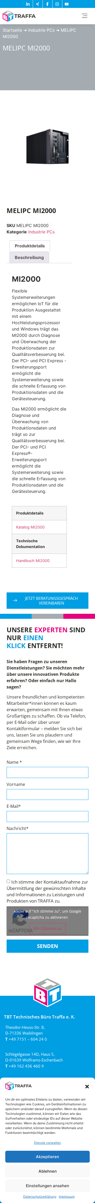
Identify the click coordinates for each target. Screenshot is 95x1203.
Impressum (67, 1197)
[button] (87, 1086)
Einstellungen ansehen (47, 1185)
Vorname (16, 784)
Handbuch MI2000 (33, 560)
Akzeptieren (47, 1156)
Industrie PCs (41, 30)
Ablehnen (48, 1171)
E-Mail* (14, 806)
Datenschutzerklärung (39, 1197)
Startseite (12, 30)
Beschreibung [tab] (29, 257)
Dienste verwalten (47, 1143)
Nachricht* (17, 828)
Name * (14, 762)
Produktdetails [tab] (30, 245)
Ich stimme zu (47, 928)
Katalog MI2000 (30, 527)
